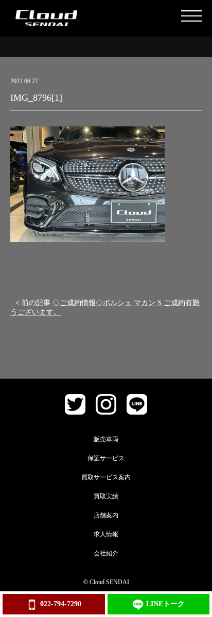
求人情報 (106, 534)
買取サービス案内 (106, 477)
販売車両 (106, 439)
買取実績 (106, 496)
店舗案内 (106, 515)
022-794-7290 (60, 604)
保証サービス (106, 458)
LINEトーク (165, 604)
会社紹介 (106, 553)
